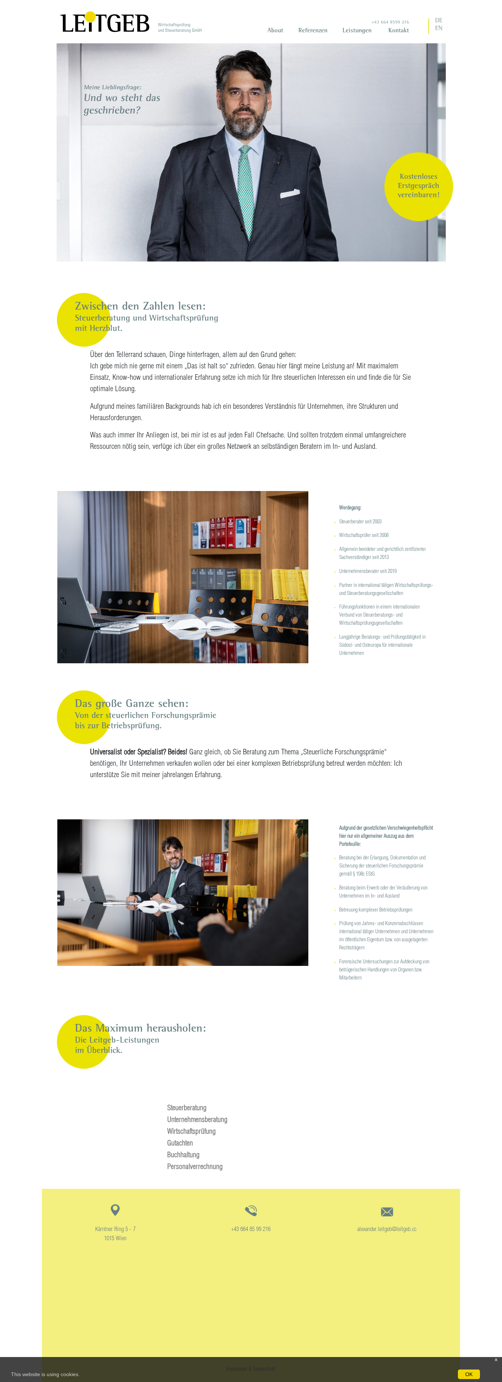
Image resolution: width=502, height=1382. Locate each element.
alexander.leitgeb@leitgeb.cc (386, 1230)
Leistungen (357, 31)
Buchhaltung (183, 1155)
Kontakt (398, 31)
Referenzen (312, 31)
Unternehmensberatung (197, 1120)
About (275, 31)
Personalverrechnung (195, 1167)
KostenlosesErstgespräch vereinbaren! (419, 186)
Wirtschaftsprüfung (191, 1132)
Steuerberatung (187, 1108)
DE (438, 21)
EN (438, 29)
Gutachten (180, 1144)
